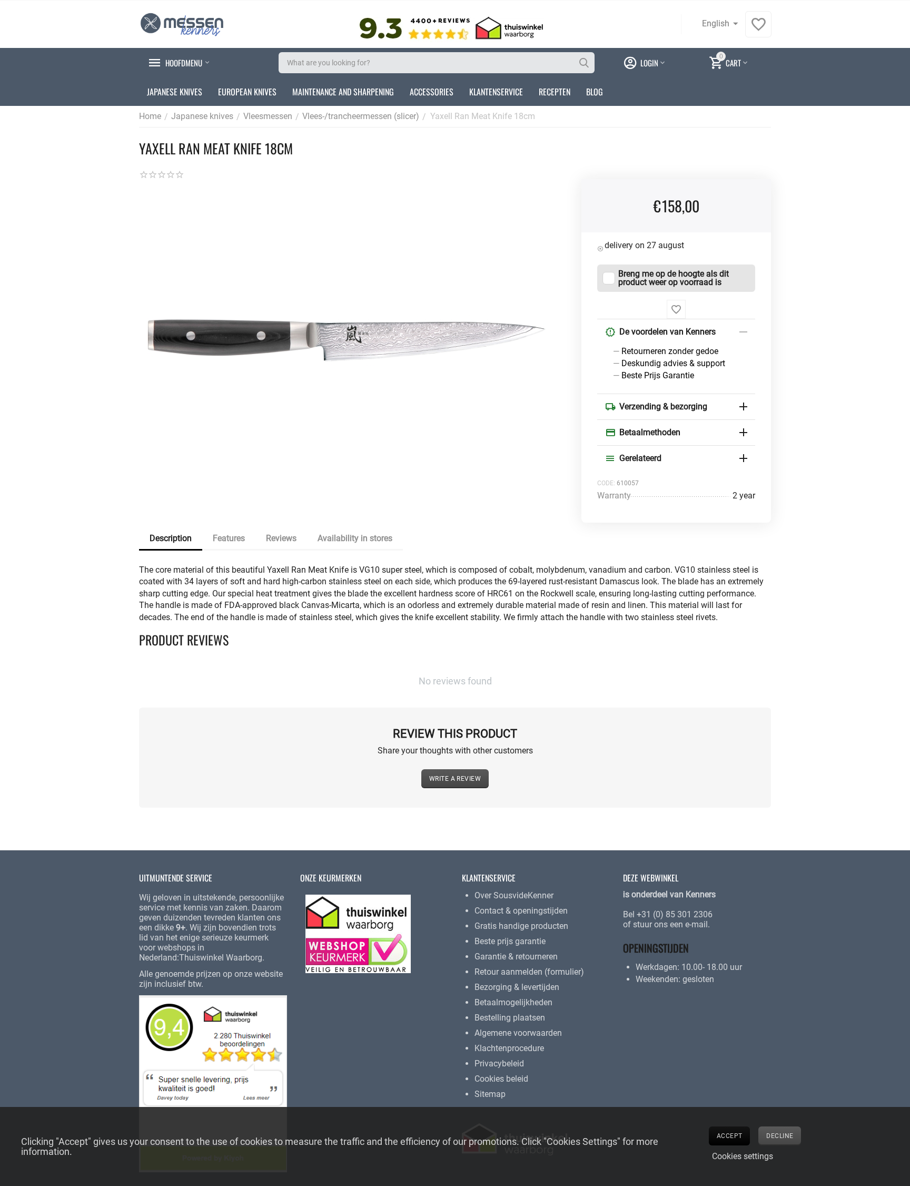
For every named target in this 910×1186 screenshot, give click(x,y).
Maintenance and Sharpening (343, 91)
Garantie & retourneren (516, 957)
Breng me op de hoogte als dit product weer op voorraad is (673, 278)
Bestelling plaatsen (509, 1018)
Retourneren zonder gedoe (669, 351)
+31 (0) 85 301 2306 (675, 914)
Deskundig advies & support (673, 363)
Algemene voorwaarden (518, 1033)
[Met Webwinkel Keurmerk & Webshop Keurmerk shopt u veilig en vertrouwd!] (358, 933)
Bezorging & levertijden (516, 987)
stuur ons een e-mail (670, 924)
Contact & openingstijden (521, 911)
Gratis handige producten (521, 926)
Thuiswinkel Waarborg (220, 958)
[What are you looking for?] (584, 62)
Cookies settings (742, 1156)
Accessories (431, 91)
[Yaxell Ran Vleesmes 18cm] (349, 343)
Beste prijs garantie (510, 941)
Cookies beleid (501, 1079)
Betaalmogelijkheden (513, 1002)
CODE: (606, 483)
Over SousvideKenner (513, 895)
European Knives (247, 91)
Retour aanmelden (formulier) (529, 972)
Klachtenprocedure (509, 1048)
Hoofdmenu (183, 62)
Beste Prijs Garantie (657, 375)
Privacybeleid (499, 1063)
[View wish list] (758, 30)
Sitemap (490, 1094)
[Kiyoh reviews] (213, 1083)
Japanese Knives (174, 91)
